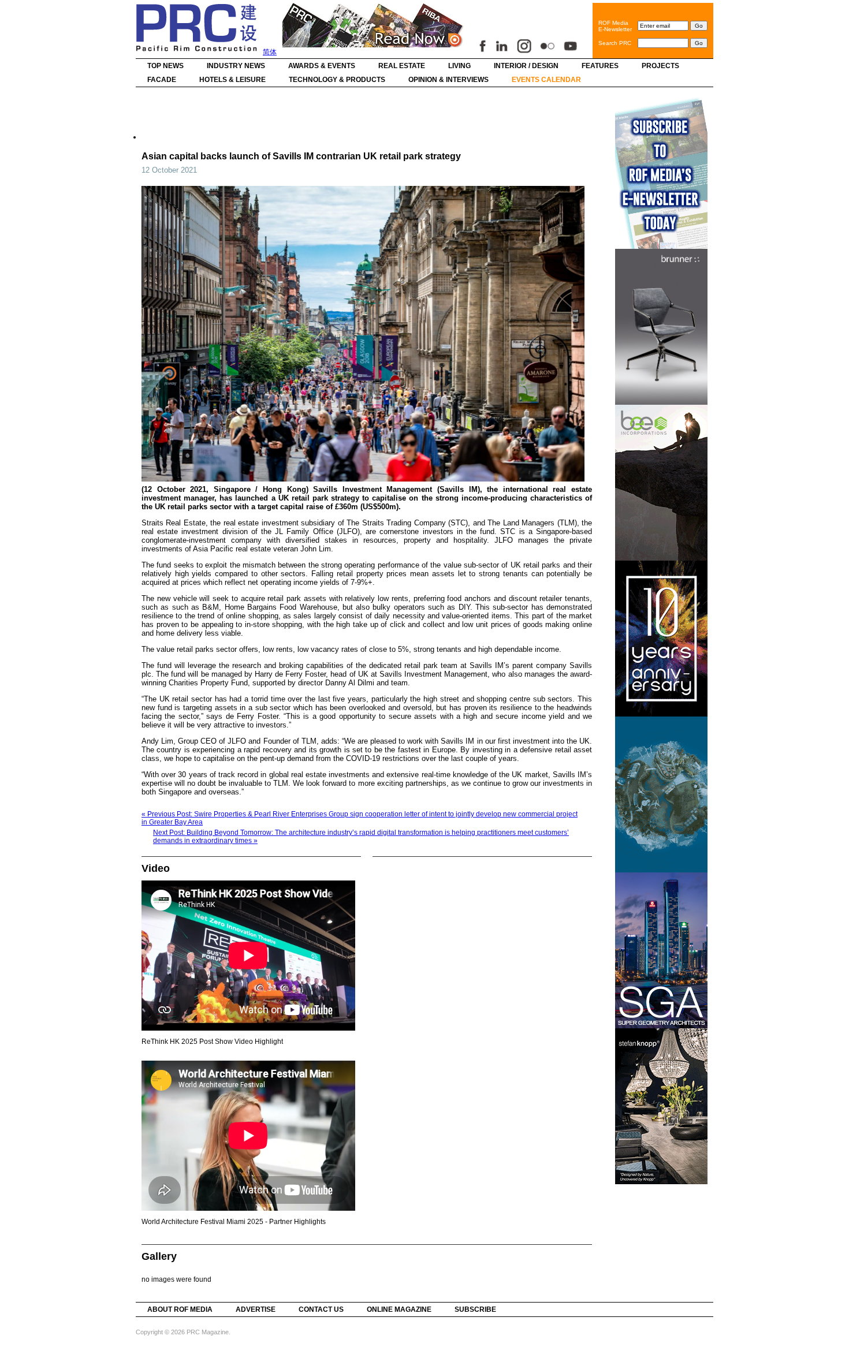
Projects (660, 66)
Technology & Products (337, 80)
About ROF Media (180, 1309)
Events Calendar (546, 80)
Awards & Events (321, 66)
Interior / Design (526, 66)
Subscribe (475, 1309)
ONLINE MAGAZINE (399, 1309)
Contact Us (321, 1309)
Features (600, 66)
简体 (270, 52)
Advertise (255, 1309)
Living (459, 66)
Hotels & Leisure (232, 80)
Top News (165, 66)
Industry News (236, 66)
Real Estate (401, 66)
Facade (161, 80)
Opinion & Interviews (448, 80)
